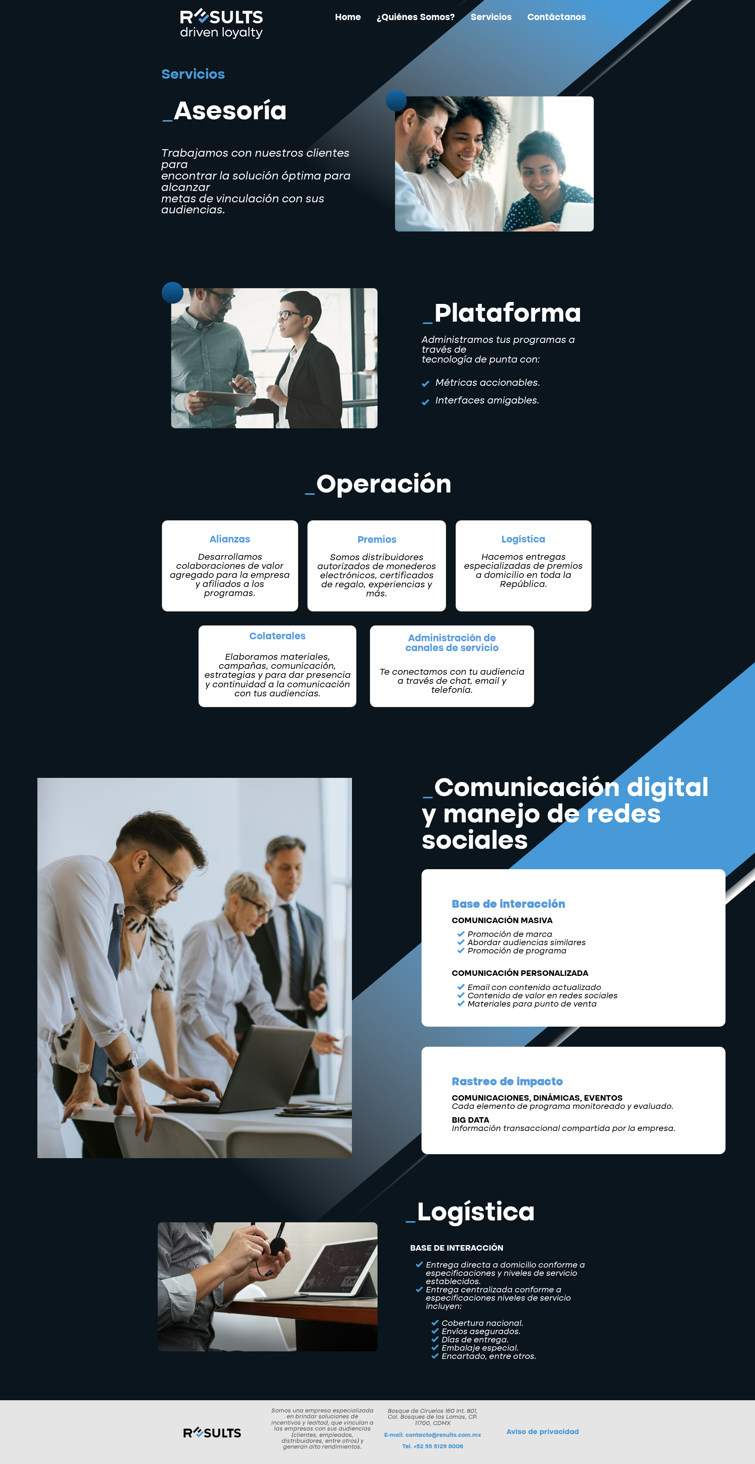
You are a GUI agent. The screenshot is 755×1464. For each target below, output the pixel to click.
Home (348, 17)
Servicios (491, 17)
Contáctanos (556, 17)
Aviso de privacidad (542, 1432)
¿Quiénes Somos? (416, 17)
